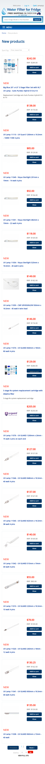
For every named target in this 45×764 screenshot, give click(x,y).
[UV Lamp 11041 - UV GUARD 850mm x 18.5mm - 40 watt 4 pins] (10, 673)
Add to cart (34, 67)
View (34, 72)
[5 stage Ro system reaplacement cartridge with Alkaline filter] (10, 372)
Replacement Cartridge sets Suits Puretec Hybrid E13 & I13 (22, 96)
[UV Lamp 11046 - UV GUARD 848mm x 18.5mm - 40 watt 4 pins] (10, 459)
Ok (30, 752)
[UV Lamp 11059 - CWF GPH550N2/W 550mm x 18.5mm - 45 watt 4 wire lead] (10, 287)
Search (37, 19)
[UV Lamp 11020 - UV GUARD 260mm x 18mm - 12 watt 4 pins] (10, 630)
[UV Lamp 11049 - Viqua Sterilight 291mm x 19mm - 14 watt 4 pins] (10, 159)
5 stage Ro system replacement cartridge (18, 398)
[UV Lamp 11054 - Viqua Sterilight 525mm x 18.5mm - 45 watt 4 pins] (10, 244)
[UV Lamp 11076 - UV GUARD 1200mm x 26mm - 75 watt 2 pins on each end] (10, 417)
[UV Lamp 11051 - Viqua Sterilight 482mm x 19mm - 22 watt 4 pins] (10, 201)
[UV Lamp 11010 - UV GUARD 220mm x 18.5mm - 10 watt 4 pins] (10, 587)
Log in (26, 5)
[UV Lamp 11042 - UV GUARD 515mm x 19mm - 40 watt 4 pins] (10, 545)
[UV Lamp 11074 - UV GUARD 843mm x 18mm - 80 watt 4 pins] (10, 329)
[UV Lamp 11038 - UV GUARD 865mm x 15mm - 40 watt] (10, 715)
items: (16, 752)
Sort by (5, 50)
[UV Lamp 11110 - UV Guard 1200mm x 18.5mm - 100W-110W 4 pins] (10, 116)
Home (4, 33)
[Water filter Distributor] (22, 11)
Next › (31, 748)
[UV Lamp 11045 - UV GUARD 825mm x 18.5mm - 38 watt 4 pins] (10, 502)
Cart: (35, 5)
